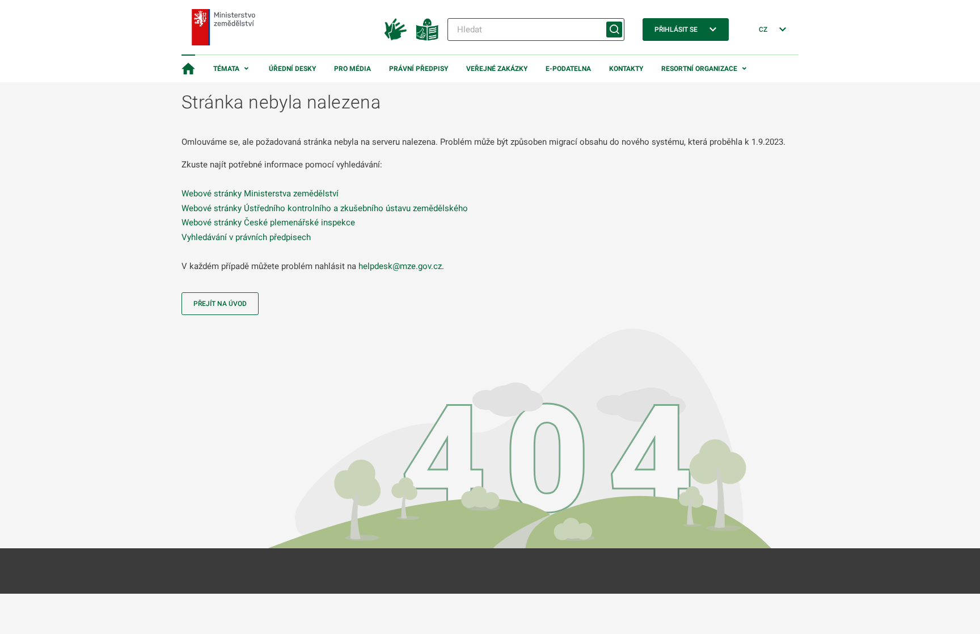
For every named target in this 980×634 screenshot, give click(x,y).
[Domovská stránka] (188, 68)
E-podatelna (568, 69)
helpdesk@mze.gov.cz (400, 266)
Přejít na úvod (220, 304)
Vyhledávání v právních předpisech (246, 237)
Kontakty (626, 69)
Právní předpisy (418, 69)
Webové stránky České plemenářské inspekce (268, 222)
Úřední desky (292, 69)
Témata (226, 69)
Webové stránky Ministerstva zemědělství (260, 193)
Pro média (352, 69)
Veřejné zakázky (496, 69)
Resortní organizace (699, 69)
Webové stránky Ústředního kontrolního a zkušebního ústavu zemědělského (324, 208)
